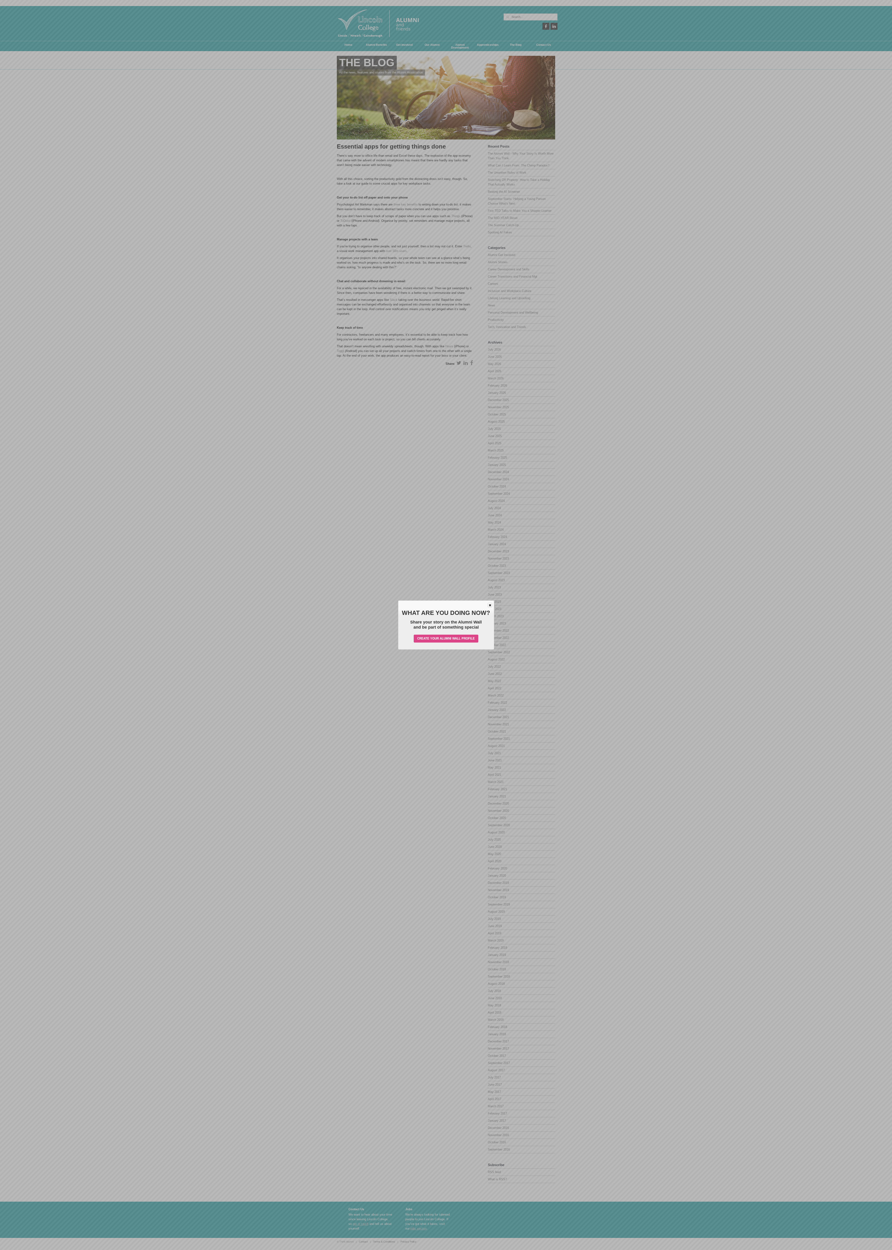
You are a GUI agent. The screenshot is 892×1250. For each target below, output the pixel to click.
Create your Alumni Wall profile (446, 638)
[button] (490, 605)
